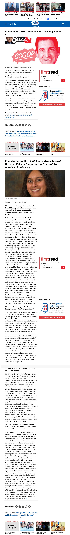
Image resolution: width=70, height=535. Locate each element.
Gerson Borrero (13, 67)
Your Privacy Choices (39, 18)
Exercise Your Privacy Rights (59, 18)
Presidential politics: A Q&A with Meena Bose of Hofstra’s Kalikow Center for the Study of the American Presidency (21, 133)
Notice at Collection (27, 18)
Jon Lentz (10, 202)
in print (12, 115)
